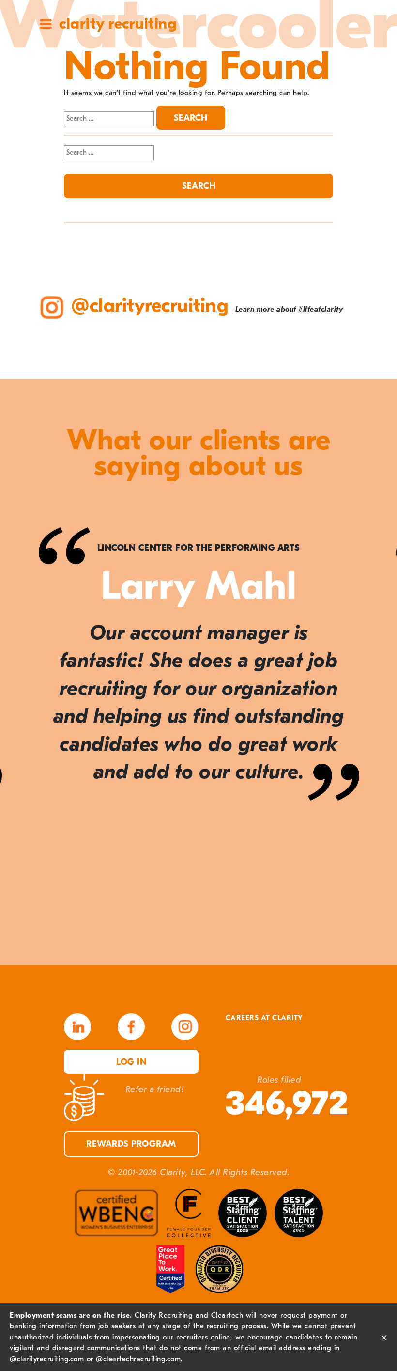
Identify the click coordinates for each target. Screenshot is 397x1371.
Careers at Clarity (264, 1018)
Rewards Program (131, 1144)
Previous (29, 727)
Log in (131, 1062)
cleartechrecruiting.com (142, 1359)
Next (368, 727)
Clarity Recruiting (118, 23)
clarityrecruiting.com (50, 1359)
